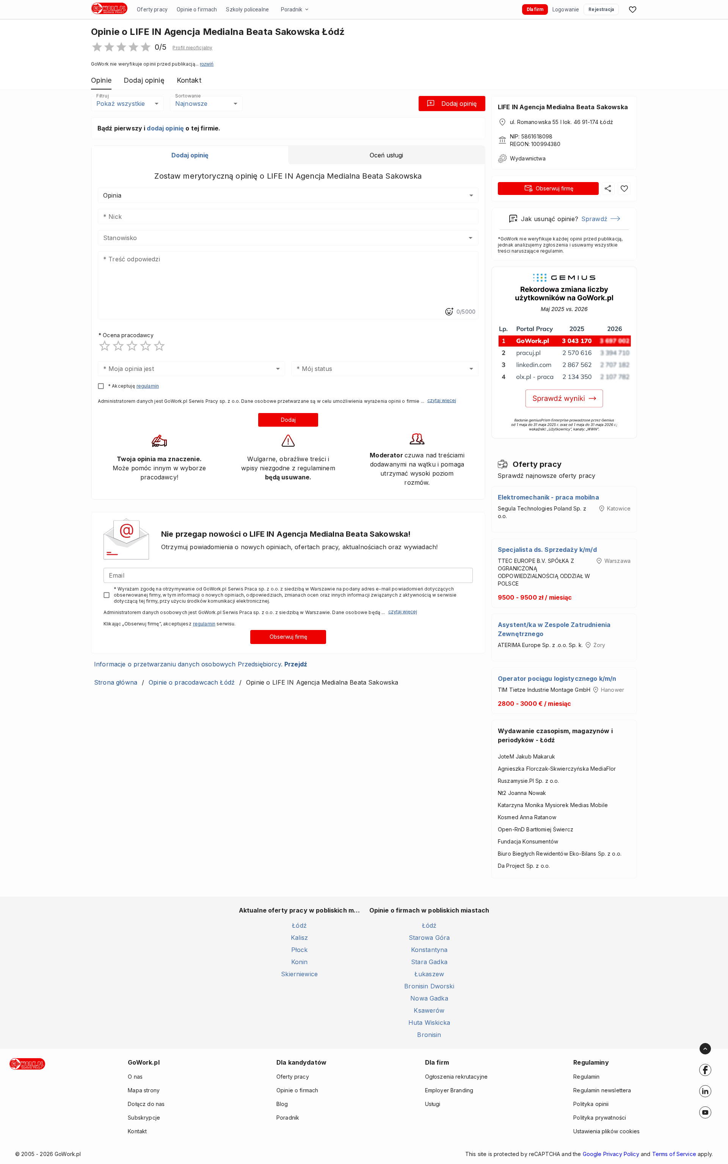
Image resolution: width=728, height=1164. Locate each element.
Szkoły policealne (247, 9)
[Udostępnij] (608, 188)
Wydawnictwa (528, 158)
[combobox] (277, 237)
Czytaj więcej (441, 400)
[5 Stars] (159, 346)
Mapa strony (144, 1090)
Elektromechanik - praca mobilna (548, 497)
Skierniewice (299, 974)
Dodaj (288, 419)
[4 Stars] (145, 346)
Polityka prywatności (599, 1117)
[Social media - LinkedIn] (705, 1091)
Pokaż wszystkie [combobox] (120, 103)
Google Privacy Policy (611, 1154)
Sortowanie (187, 96)
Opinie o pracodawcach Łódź (192, 682)
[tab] (190, 155)
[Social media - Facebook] (705, 1070)
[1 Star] (104, 346)
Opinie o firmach (197, 9)
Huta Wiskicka (429, 1022)
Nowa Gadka (429, 998)
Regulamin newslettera (602, 1090)
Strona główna (115, 682)
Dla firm (535, 9)
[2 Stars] (118, 346)
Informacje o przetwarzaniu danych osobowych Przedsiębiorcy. (200, 664)
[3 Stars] (132, 346)
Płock (299, 950)
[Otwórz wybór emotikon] (448, 311)
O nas (135, 1076)
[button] (192, 48)
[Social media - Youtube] (705, 1112)
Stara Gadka (429, 962)
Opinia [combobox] (112, 195)
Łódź (299, 925)
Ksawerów (429, 1010)
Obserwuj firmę (288, 636)
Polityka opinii (591, 1104)
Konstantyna (429, 950)
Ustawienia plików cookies (606, 1131)
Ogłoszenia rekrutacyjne (456, 1076)
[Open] (470, 237)
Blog (282, 1104)
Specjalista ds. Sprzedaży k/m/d (547, 549)
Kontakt (137, 1131)
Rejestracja (601, 9)
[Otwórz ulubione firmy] (632, 9)
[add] (705, 1070)
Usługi (433, 1104)
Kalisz (299, 937)
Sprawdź (594, 219)
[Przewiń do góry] (705, 1048)
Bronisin (429, 1034)
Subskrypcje (144, 1117)
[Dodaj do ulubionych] (624, 188)
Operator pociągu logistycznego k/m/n (557, 678)
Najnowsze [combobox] (191, 103)
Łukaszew (429, 974)
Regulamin (586, 1076)
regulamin (147, 386)
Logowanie (565, 9)
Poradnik (291, 9)
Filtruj (102, 96)
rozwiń (206, 64)
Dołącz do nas (146, 1104)
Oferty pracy (152, 9)
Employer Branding (449, 1090)
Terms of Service (674, 1154)
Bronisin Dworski (429, 986)
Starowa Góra (429, 937)
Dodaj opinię (459, 103)
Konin (299, 962)
